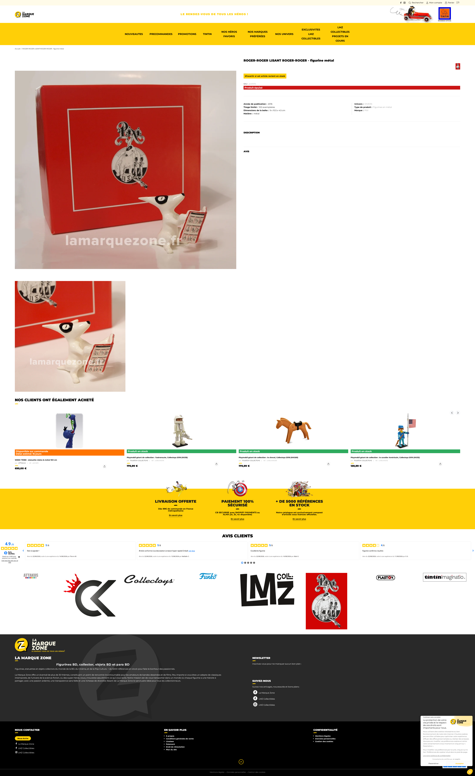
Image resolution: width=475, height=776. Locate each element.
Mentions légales (323, 736)
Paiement (170, 744)
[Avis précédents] (23, 550)
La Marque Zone (267, 693)
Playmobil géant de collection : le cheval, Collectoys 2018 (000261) (268, 457)
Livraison (170, 741)
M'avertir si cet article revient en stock (265, 76)
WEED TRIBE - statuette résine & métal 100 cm (36, 460)
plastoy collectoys (139, 460)
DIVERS (368, 104)
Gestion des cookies (324, 741)
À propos (170, 736)
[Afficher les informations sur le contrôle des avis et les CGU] (19, 557)
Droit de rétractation (175, 747)
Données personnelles (325, 739)
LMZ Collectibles (267, 699)
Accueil (17, 49)
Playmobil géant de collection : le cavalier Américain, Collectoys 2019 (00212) (385, 457)
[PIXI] (458, 66)
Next (457, 412)
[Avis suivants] (473, 550)
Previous (452, 412)
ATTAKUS (22, 463)
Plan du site (171, 750)
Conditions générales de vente (180, 739)
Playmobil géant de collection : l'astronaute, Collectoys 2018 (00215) (157, 457)
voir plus (192, 551)
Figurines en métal (382, 107)
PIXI (366, 110)
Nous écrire (22, 738)
